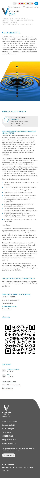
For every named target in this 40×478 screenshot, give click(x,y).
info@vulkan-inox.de (17, 123)
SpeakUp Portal (7, 309)
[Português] (31, 3)
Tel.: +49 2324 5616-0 (18, 125)
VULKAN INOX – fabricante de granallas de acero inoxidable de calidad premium (18, 20)
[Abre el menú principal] (36, 3)
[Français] (27, 3)
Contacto (15, 3)
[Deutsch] (19, 3)
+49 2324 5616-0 (8, 436)
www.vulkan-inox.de (9, 443)
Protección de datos (12, 467)
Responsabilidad (11, 24)
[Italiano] (29, 3)
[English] (22, 3)
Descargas (29, 467)
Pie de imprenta (9, 464)
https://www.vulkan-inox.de (19, 122)
